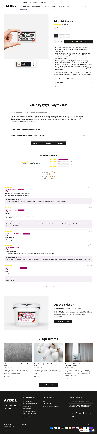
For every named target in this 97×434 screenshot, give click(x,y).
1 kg (68, 36)
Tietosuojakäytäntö (29, 413)
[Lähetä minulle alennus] (92, 401)
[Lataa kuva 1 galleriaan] (18, 64)
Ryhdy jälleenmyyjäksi (30, 404)
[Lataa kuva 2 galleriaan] (23, 64)
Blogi (44, 401)
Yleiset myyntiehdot (29, 411)
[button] (24, 9)
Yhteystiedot (47, 404)
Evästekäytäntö (28, 416)
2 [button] (46, 286)
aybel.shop (10, 424)
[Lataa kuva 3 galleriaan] (28, 64)
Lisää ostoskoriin (79, 41)
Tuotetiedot (27, 406)
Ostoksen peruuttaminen (51, 406)
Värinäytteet (27, 409)
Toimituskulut (65, 30)
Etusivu (56, 17)
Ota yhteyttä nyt (63, 321)
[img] (9, 187)
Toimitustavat (27, 401)
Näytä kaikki (49, 385)
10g (56, 36)
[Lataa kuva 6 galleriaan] (33, 64)
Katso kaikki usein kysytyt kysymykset (48, 143)
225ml (62, 36)
